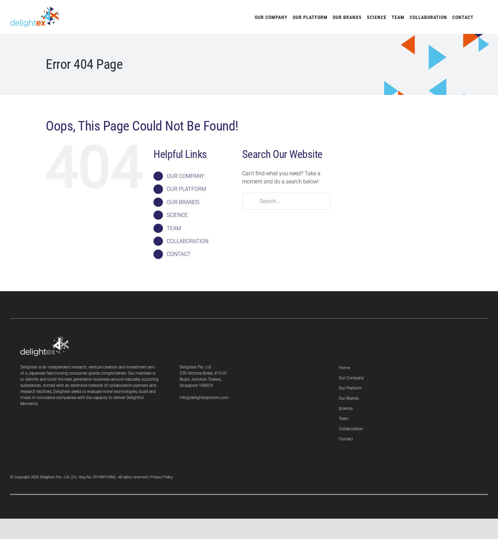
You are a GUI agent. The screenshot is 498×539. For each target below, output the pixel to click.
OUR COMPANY (185, 176)
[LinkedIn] (181, 415)
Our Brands (349, 398)
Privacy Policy (161, 477)
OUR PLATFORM (186, 189)
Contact (346, 439)
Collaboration (351, 428)
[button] (481, 17)
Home (344, 367)
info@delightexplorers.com (204, 397)
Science (346, 408)
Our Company (351, 378)
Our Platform (350, 388)
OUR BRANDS (183, 202)
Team (344, 418)
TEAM (174, 228)
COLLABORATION (187, 241)
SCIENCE (177, 215)
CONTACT (179, 254)
